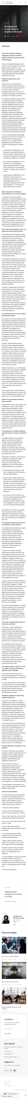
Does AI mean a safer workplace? (10, 956)
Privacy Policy (7, 1083)
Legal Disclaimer (7, 1081)
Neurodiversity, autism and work (10, 981)
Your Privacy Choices (12, 1093)
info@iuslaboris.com (8, 1054)
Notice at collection (7, 1096)
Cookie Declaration (8, 1085)
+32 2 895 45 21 (7, 1051)
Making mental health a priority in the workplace (11, 1008)
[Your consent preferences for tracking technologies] (25, 1095)
